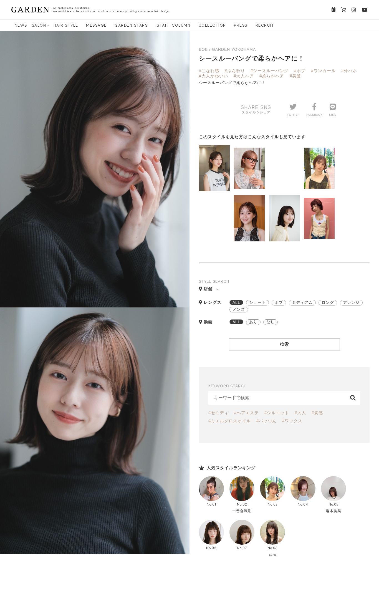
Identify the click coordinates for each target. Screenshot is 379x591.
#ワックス (292, 420)
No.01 (211, 504)
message (96, 25)
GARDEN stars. (132, 25)
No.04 (303, 504)
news (21, 25)
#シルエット (276, 412)
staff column (173, 25)
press (240, 25)
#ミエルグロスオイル (229, 420)
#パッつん (266, 420)
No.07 (242, 548)
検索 (284, 344)
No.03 (272, 504)
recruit (265, 25)
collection (212, 25)
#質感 (317, 412)
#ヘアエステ (246, 412)
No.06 (211, 548)
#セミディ (218, 412)
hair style (66, 25)
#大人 (300, 412)
